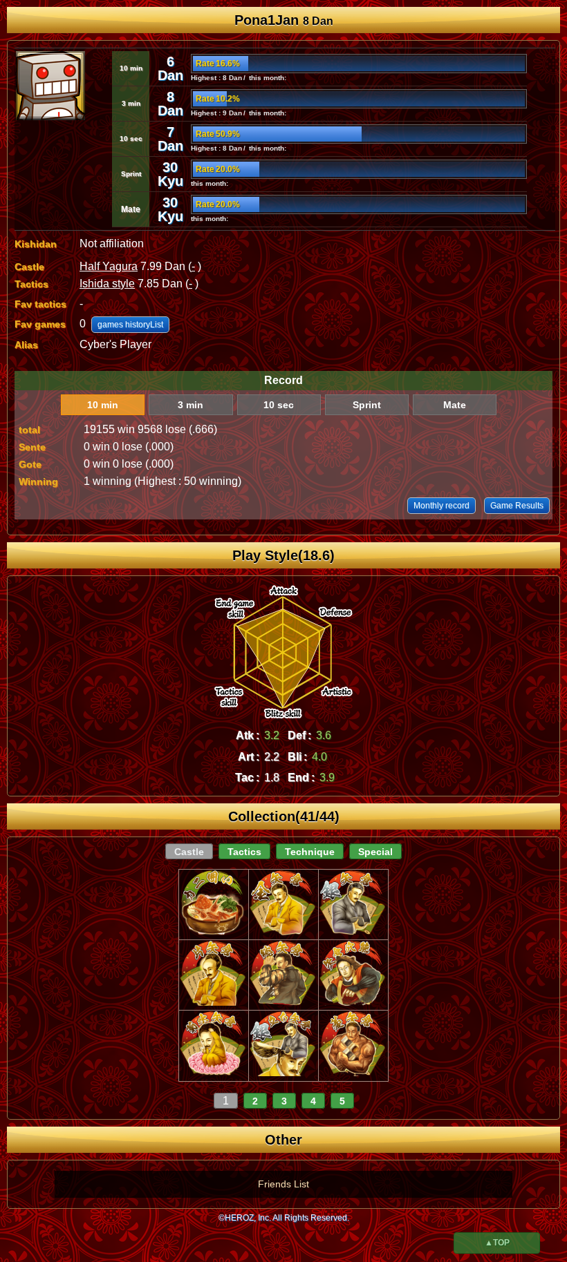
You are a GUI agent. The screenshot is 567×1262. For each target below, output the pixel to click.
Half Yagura (109, 266)
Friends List (283, 1183)
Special (375, 851)
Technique (310, 851)
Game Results (516, 505)
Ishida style (107, 283)
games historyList (130, 324)
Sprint (367, 404)
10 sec (278, 404)
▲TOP (497, 1242)
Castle (189, 851)
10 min (102, 404)
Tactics (244, 851)
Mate (454, 404)
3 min (190, 404)
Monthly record (441, 505)
